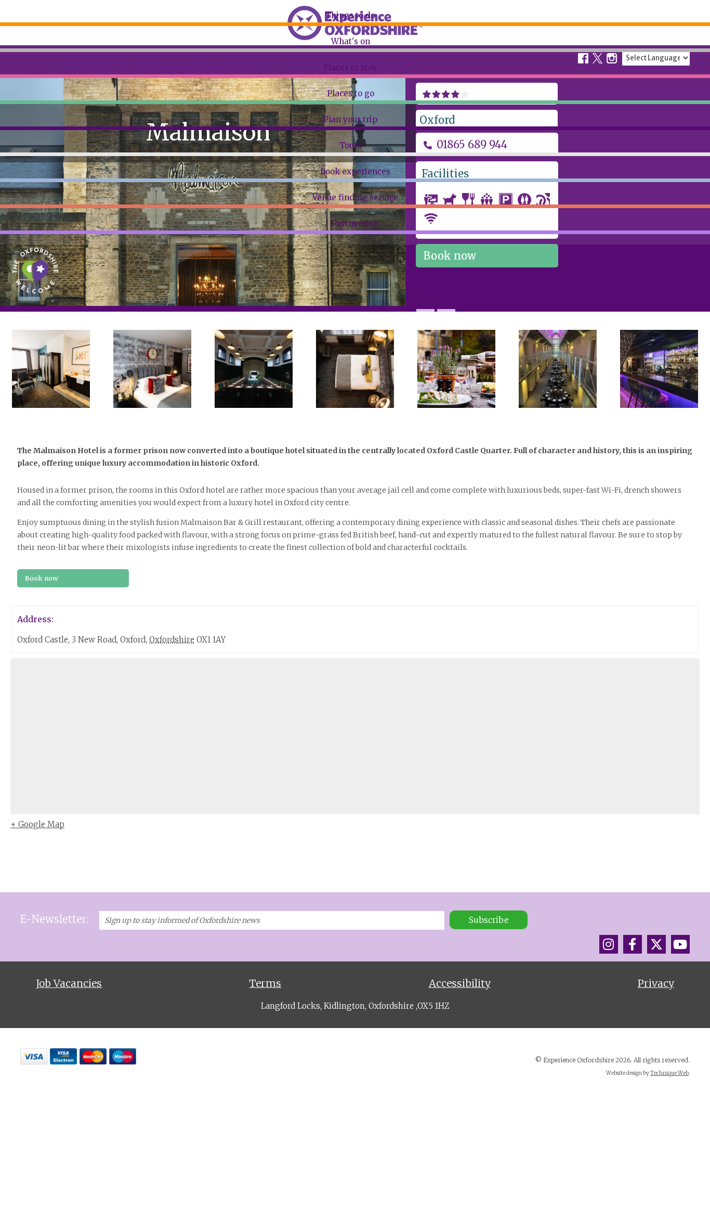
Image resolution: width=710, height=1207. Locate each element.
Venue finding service (355, 197)
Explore (24, 41)
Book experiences (355, 171)
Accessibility (460, 983)
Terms (265, 983)
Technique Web (669, 1073)
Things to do (350, 15)
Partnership (355, 223)
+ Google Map (37, 824)
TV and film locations (48, 120)
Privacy (656, 983)
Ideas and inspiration (48, 140)
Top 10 (22, 61)
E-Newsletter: (54, 919)
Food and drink (38, 80)
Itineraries (29, 101)
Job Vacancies (69, 983)
